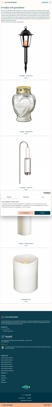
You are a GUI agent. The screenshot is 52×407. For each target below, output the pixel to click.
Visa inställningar (25, 212)
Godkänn (42, 212)
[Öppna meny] (50, 2)
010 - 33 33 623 (6, 329)
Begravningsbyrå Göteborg (6, 359)
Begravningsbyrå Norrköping (7, 370)
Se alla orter (3, 372)
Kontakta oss (4, 377)
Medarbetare (3, 382)
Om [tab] (43, 196)
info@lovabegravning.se (8, 331)
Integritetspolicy (21, 398)
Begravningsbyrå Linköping (7, 366)
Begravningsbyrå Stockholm (7, 357)
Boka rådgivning (45, 2)
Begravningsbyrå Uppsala (6, 364)
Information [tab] (26, 196)
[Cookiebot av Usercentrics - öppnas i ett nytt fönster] (44, 193)
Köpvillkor (3, 380)
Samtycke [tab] (9, 196)
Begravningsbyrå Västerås (6, 368)
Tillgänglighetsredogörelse (26, 400)
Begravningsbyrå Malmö (6, 362)
